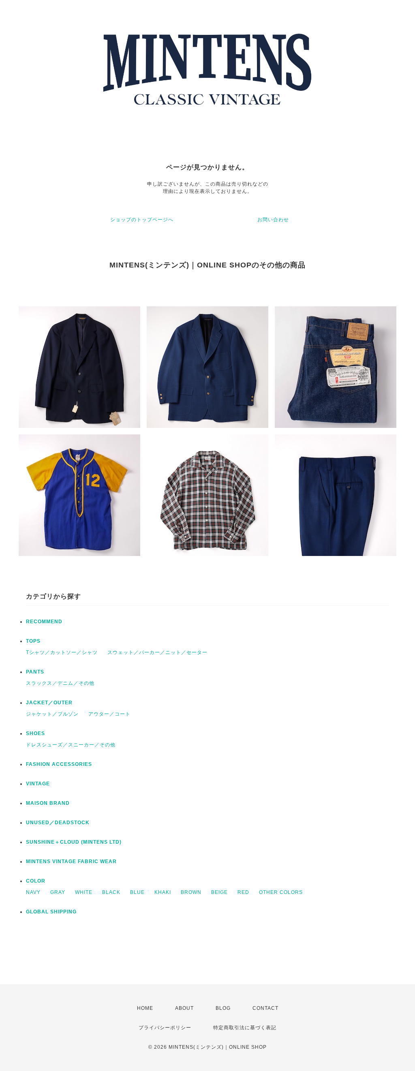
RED (243, 892)
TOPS (33, 641)
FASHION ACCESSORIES (59, 764)
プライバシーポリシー (165, 1027)
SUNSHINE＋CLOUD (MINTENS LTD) (74, 842)
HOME (145, 1008)
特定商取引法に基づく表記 (244, 1027)
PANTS (35, 672)
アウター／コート (109, 714)
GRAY (57, 892)
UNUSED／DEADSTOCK (58, 822)
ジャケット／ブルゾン (52, 714)
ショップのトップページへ (141, 219)
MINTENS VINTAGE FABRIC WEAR (71, 861)
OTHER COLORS (281, 892)
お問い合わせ (273, 219)
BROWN (191, 892)
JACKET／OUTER (49, 702)
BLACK (111, 892)
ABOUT (184, 1008)
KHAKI (162, 892)
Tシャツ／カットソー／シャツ (62, 652)
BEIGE (219, 892)
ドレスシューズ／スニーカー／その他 (71, 745)
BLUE (137, 892)
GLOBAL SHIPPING (51, 912)
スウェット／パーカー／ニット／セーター (157, 652)
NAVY (33, 892)
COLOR (35, 881)
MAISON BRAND (48, 803)
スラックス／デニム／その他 (60, 683)
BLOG (223, 1008)
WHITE (83, 892)
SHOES (35, 733)
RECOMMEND (44, 621)
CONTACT (265, 1008)
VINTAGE (38, 784)
